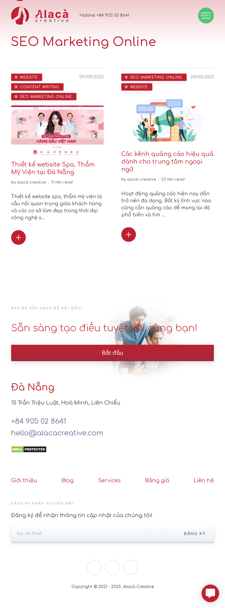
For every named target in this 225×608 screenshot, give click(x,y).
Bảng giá (157, 480)
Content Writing (39, 87)
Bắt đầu (112, 353)
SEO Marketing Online (46, 97)
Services (109, 480)
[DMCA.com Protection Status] (29, 445)
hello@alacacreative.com (57, 433)
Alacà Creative (31, 182)
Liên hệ (204, 480)
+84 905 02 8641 (113, 15)
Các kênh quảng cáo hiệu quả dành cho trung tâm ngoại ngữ (167, 162)
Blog (68, 480)
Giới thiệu (24, 480)
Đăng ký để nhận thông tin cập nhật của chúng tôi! (81, 515)
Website (29, 77)
